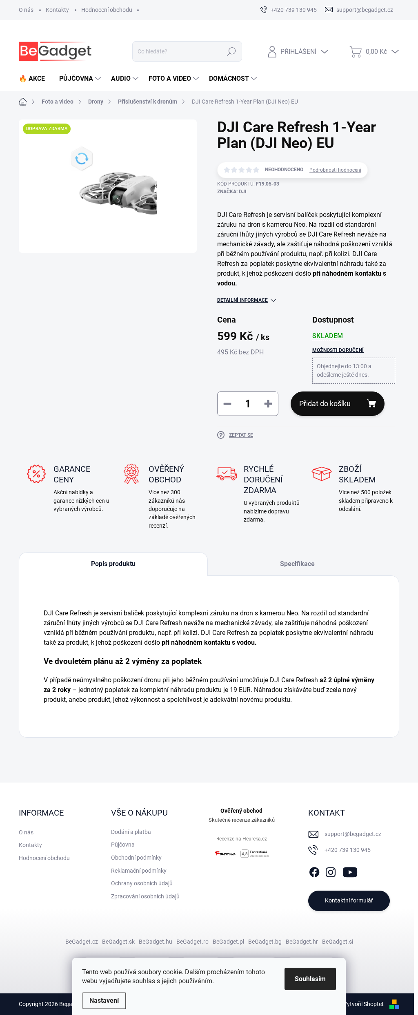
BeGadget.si (337, 941)
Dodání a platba (131, 832)
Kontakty (57, 10)
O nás (26, 10)
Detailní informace (242, 300)
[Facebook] (314, 871)
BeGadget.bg (265, 941)
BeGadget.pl (228, 941)
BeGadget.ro (192, 941)
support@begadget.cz (353, 834)
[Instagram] (331, 871)
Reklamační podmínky (139, 870)
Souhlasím (310, 979)
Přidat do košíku (325, 403)
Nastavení (104, 1000)
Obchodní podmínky (136, 857)
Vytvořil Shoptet (363, 1004)
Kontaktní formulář (349, 900)
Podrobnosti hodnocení (335, 170)
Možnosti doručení (338, 350)
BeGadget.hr (302, 941)
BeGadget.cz (81, 941)
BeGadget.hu (155, 941)
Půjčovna (123, 844)
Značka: (232, 192)
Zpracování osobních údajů (145, 896)
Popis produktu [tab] (113, 564)
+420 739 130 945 (348, 850)
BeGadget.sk (118, 941)
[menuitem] (35, 78)
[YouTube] (350, 871)
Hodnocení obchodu (106, 10)
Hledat (231, 51)
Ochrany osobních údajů (142, 883)
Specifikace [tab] (297, 564)
